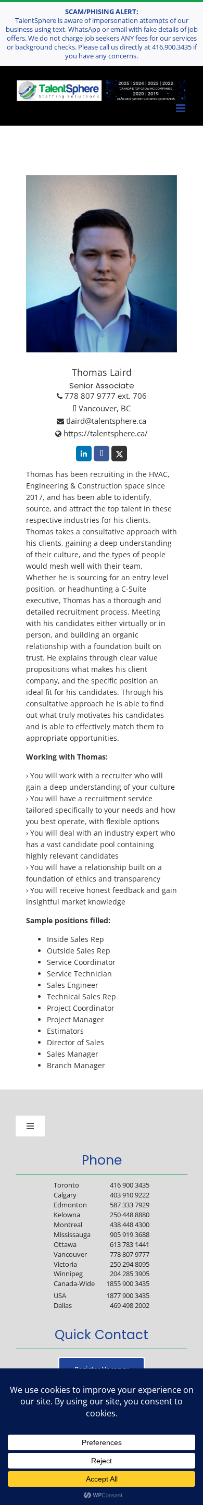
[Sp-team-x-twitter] (119, 453)
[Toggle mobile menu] (181, 108)
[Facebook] (101, 453)
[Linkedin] (84, 453)
